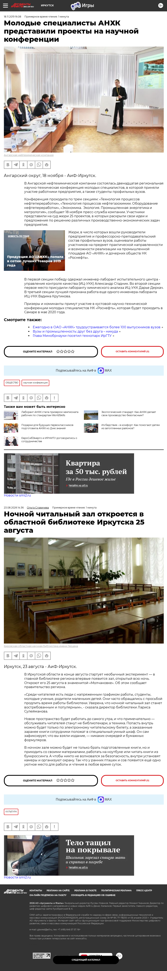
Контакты (36, 890)
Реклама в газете (85, 890)
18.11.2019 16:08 (12, 16)
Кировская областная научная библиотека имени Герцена (41, 646)
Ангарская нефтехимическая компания (29, 155)
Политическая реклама (116, 890)
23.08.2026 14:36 (14, 507)
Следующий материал (86, 960)
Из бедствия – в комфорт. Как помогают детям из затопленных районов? (130, 426)
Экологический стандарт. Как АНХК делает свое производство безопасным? (128, 413)
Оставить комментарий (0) (132, 351)
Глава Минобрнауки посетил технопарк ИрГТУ (72, 336)
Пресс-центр (144, 890)
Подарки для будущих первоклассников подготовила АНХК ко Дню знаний (47, 426)
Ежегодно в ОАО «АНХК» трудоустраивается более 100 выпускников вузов (96, 327)
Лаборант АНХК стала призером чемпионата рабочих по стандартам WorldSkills (49, 413)
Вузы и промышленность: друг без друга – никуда (75, 331)
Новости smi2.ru (17, 495)
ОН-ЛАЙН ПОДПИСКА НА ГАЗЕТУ (48, 895)
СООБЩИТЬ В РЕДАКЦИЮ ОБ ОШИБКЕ (93, 895)
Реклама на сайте (58, 890)
